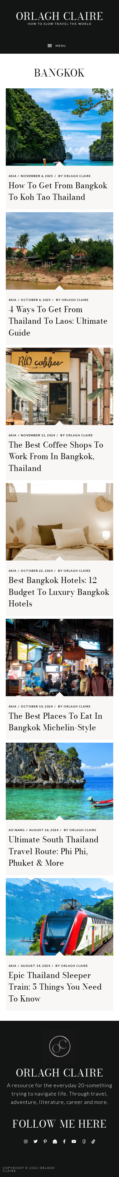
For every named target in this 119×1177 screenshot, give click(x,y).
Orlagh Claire (59, 16)
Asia (12, 175)
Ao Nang (17, 829)
